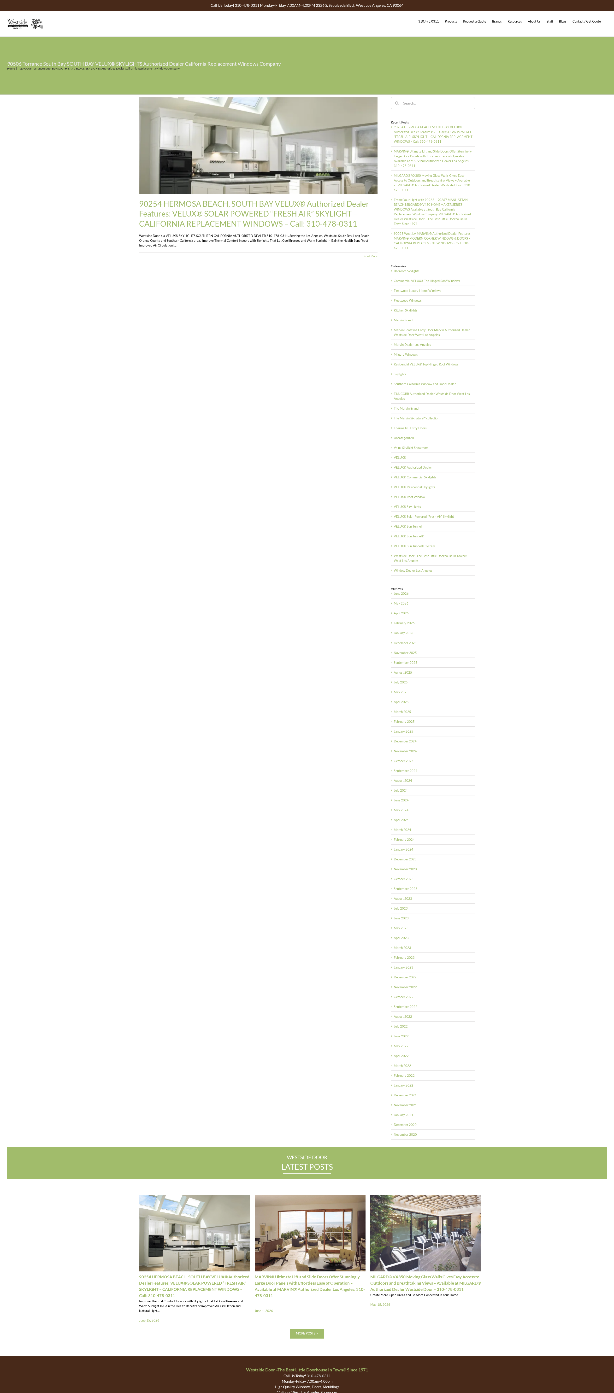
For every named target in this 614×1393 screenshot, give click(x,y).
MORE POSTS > (307, 1333)
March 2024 (402, 830)
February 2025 (404, 721)
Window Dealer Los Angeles (413, 570)
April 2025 (401, 702)
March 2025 (402, 712)
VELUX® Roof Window (409, 497)
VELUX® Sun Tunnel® (409, 536)
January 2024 (403, 849)
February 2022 (404, 1075)
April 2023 (401, 938)
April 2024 (401, 820)
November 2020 (405, 1134)
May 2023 (401, 928)
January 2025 (403, 731)
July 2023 (401, 908)
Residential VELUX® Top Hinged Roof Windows (426, 364)
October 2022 (403, 997)
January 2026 (403, 633)
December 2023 (405, 859)
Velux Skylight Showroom (411, 448)
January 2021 (403, 1115)
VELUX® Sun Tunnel (408, 526)
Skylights (400, 374)
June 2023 (401, 918)
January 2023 (403, 967)
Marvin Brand (403, 320)
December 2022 (405, 977)
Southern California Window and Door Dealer (425, 384)
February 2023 (404, 957)
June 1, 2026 (264, 1311)
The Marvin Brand (406, 408)
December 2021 (405, 1095)
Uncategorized (404, 438)
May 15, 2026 (380, 1304)
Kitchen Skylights (406, 310)
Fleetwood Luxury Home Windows (417, 291)
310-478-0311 (319, 1376)
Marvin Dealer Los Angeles (412, 345)
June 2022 (401, 1036)
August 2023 (403, 898)
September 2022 (405, 1007)
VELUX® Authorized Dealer (413, 467)
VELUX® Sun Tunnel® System (414, 546)
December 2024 (405, 741)
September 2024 (405, 771)
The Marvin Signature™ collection (416, 418)
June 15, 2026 (149, 1320)
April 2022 (401, 1056)
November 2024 (405, 751)
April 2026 (401, 613)
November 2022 (405, 987)
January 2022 (403, 1085)
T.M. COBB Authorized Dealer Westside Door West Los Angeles (432, 396)
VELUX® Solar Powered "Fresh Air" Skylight (424, 516)
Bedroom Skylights (406, 271)
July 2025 (401, 682)
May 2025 (401, 692)
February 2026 (404, 623)
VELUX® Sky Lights (407, 507)
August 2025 (403, 672)
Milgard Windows (406, 354)
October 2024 (403, 761)
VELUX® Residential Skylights (414, 487)
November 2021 (405, 1105)
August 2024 (403, 780)
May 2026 (401, 603)
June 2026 (401, 593)
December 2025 (405, 643)
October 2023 (403, 879)
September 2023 (405, 889)
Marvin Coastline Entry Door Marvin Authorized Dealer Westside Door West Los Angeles (432, 332)
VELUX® (400, 457)
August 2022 (403, 1016)
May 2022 (401, 1046)
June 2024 (401, 800)
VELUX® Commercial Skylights (415, 477)
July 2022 (401, 1026)
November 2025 (405, 653)
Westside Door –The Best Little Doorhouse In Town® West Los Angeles (430, 558)
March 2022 (402, 1066)
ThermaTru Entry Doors (410, 428)
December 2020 (405, 1125)
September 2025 (405, 662)
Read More (371, 256)
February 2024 (404, 839)
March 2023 (402, 948)
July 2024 (401, 790)
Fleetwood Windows (408, 300)
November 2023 (405, 869)
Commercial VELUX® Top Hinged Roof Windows (427, 281)
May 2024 (401, 810)
